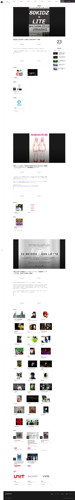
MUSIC (35, 1)
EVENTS (14, 1)
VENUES (21, 1)
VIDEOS (42, 1)
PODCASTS (49, 1)
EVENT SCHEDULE (16, 484)
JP (62, 1)
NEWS (7, 1)
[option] (55, 50)
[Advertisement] (39, 124)
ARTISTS (56, 1)
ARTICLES (28, 1)
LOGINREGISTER (68, 1)
